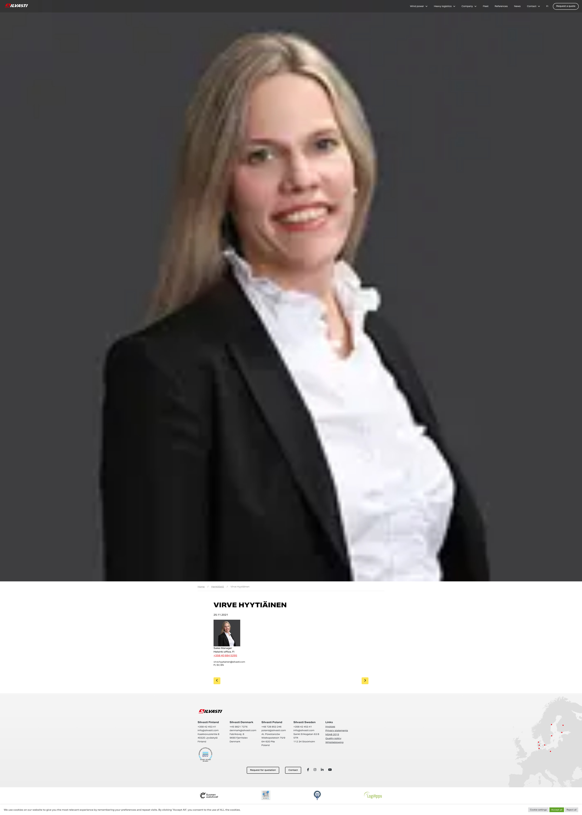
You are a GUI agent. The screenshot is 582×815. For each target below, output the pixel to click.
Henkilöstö (217, 586)
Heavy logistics (443, 6)
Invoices (330, 726)
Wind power (417, 6)
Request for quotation (263, 770)
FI (547, 6)
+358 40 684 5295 (225, 655)
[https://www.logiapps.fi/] (373, 795)
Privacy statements (336, 730)
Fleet (485, 6)
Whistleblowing (334, 742)
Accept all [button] (556, 809)
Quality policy (333, 738)
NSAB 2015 (332, 734)
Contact (531, 6)
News (517, 6)
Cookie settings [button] (538, 809)
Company (467, 6)
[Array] (308, 770)
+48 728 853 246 (271, 726)
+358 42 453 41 (207, 726)
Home (201, 586)
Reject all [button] (571, 809)
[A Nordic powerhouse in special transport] (16, 6)
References (501, 6)
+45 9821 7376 (239, 726)
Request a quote (565, 6)
